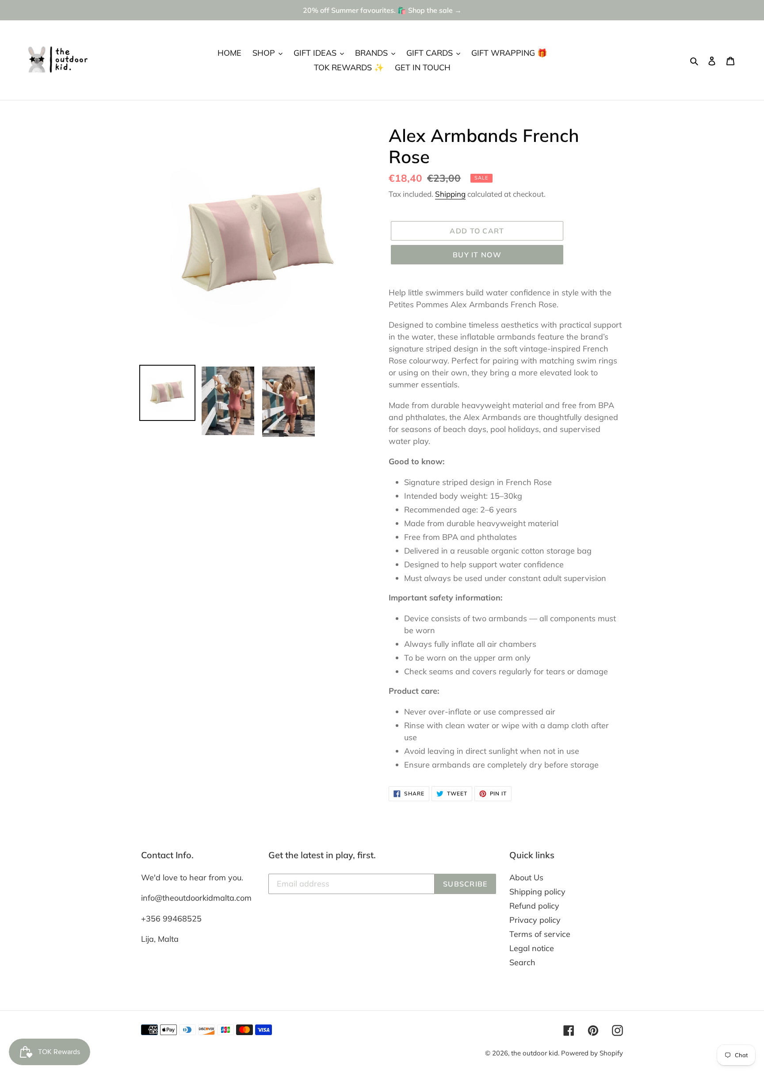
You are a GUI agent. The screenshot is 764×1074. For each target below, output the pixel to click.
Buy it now (477, 254)
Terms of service (539, 934)
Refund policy (534, 906)
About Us (526, 877)
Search (522, 962)
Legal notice (531, 948)
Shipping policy (537, 892)
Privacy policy (535, 920)
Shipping (450, 194)
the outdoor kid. (536, 1053)
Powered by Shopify (592, 1053)
